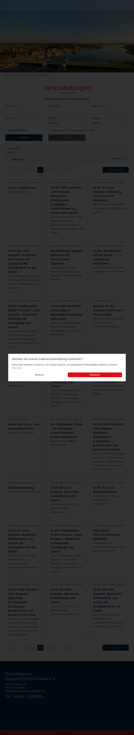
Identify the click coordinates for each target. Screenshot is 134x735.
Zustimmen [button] (95, 375)
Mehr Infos (17, 368)
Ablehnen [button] (39, 375)
